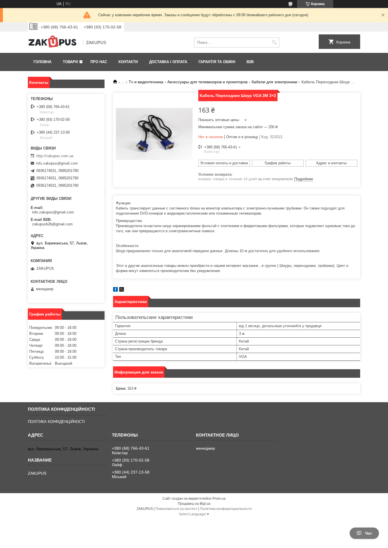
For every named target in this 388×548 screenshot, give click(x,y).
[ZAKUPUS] (53, 42)
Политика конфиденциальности (226, 509)
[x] (121, 290)
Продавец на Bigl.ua (194, 504)
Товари (70, 62)
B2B (250, 62)
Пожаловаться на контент (176, 509)
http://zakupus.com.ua (54, 156)
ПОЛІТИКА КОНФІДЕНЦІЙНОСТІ (56, 422)
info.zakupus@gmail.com (57, 163)
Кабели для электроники (274, 82)
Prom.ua (219, 499)
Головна (42, 62)
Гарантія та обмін (217, 62)
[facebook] (115, 290)
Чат (368, 533)
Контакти (128, 62)
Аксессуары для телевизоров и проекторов (207, 82)
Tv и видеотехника (146, 82)
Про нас (98, 62)
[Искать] (274, 42)
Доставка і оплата (168, 62)
